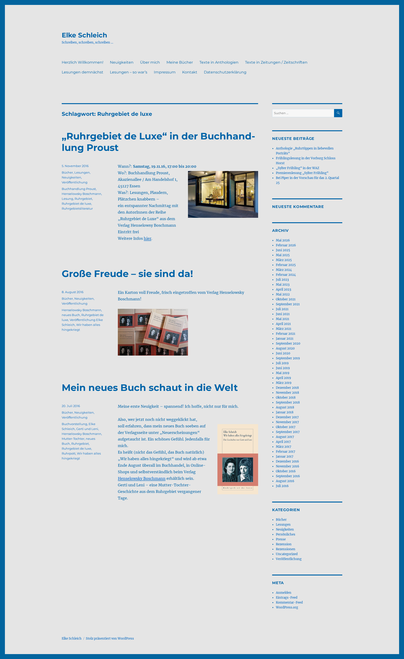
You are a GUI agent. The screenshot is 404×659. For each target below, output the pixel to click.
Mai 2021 (282, 319)
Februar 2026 (286, 245)
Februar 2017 (285, 452)
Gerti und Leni (87, 429)
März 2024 (284, 270)
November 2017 (287, 422)
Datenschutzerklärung (225, 72)
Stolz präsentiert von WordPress (110, 639)
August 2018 (285, 407)
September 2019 (288, 358)
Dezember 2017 (287, 417)
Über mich (150, 62)
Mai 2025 (283, 255)
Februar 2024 (286, 275)
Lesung (67, 198)
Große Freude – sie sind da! (127, 273)
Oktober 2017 (286, 427)
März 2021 (283, 329)
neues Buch (71, 315)
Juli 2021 (282, 309)
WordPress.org (287, 607)
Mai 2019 (282, 373)
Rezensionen (285, 549)
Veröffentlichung (74, 182)
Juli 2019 (282, 363)
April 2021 (283, 324)
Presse (281, 539)
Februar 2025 (286, 265)
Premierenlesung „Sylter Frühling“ (302, 173)
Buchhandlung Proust (79, 189)
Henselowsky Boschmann (81, 194)
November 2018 (287, 393)
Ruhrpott (69, 453)
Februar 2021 (285, 334)
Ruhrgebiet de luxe (76, 203)
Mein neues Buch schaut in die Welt (150, 387)
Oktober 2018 (286, 398)
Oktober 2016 (286, 471)
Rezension (284, 544)
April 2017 (283, 442)
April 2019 (283, 378)
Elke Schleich (84, 35)
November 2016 (287, 466)
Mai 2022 (283, 294)
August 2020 (285, 348)
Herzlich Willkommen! (82, 62)
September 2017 (288, 432)
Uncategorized (287, 554)
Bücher (67, 172)
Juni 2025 (283, 250)
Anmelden (283, 593)
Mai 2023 (282, 285)
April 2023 (283, 289)
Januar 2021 (284, 339)
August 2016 (285, 481)
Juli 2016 (282, 486)
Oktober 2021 (286, 299)
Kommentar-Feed (289, 602)
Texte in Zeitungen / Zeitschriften (276, 62)
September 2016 (288, 476)
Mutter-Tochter (73, 439)
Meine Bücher (179, 62)
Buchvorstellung (74, 424)
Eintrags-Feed (286, 598)
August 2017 (285, 437)
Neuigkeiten (121, 62)
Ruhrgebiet (83, 198)
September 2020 (288, 344)
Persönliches (285, 534)
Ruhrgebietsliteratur (77, 208)
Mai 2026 (283, 240)
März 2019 (284, 383)
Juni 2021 (283, 314)
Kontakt (189, 72)
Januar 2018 (284, 412)
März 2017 (283, 447)
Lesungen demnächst (82, 72)
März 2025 (284, 260)
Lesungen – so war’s (128, 72)
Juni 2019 (283, 368)
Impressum (165, 72)
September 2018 (288, 402)
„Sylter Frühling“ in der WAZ (297, 168)
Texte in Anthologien (218, 62)
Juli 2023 (282, 280)
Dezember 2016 (287, 461)
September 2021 (288, 304)
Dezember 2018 (287, 388)
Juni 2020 (283, 353)
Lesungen (82, 172)
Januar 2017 (284, 457)
